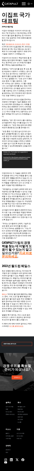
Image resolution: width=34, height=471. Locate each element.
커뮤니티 (19, 438)
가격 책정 (8, 438)
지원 (18, 429)
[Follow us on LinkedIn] (11, 459)
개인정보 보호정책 (23, 414)
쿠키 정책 (20, 419)
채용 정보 (20, 409)
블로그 (7, 433)
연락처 (8, 446)
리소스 (8, 429)
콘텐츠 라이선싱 (10, 414)
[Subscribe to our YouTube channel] (5, 462)
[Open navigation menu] (24, 3)
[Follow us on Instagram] (5, 459)
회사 (19, 402)
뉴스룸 (19, 422)
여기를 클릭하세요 (16, 326)
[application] (17, 159)
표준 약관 (20, 417)
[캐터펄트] (10, 4)
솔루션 (8, 402)
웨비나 (4, 294)
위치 (7, 452)
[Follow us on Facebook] (22, 459)
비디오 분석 (9, 411)
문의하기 (8, 449)
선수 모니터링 (9, 406)
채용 (7, 409)
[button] (17, 377)
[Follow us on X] (17, 459)
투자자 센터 (21, 411)
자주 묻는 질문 (10, 436)
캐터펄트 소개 (21, 406)
